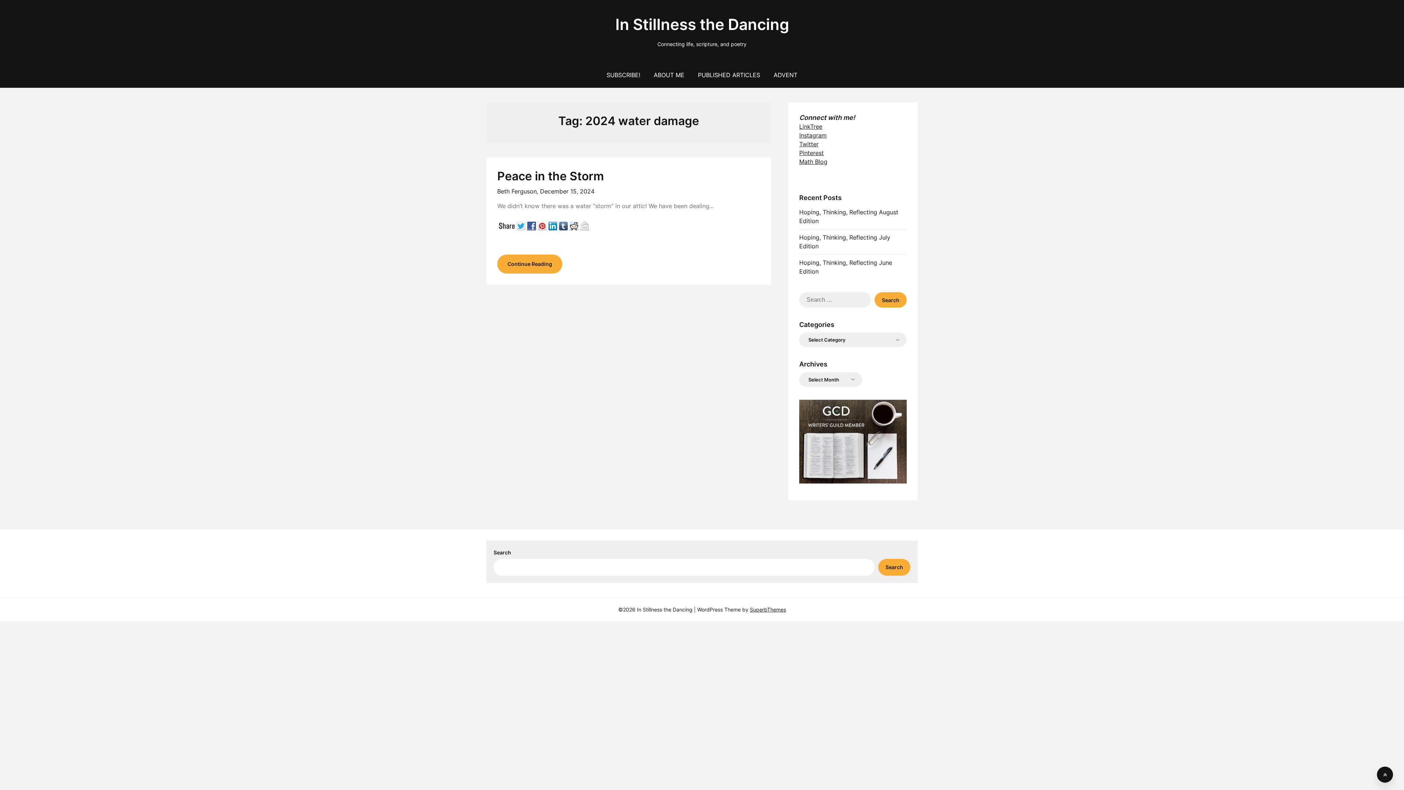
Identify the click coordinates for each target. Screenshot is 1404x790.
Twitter (809, 144)
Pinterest (811, 153)
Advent (785, 75)
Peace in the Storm (550, 176)
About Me (669, 75)
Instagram (813, 135)
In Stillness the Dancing (702, 24)
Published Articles (729, 75)
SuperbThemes (768, 609)
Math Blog (813, 161)
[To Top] (1385, 775)
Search (502, 552)
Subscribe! (623, 75)
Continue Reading (529, 264)
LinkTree (810, 126)
